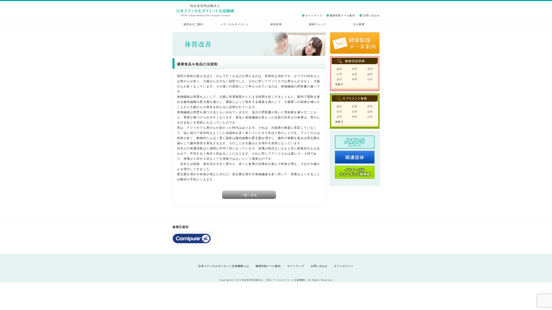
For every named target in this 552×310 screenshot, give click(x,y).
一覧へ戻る (249, 195)
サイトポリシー (344, 266)
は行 (370, 74)
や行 (355, 79)
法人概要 (358, 24)
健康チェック (317, 24)
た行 (339, 74)
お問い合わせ (371, 15)
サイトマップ (313, 15)
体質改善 (276, 24)
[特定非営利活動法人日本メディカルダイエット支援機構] (205, 10)
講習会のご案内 (193, 24)
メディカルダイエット (235, 24)
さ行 (370, 69)
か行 (355, 69)
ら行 (370, 79)
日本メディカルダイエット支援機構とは (223, 266)
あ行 (339, 69)
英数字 (339, 84)
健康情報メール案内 (342, 15)
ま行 (339, 79)
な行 (355, 74)
